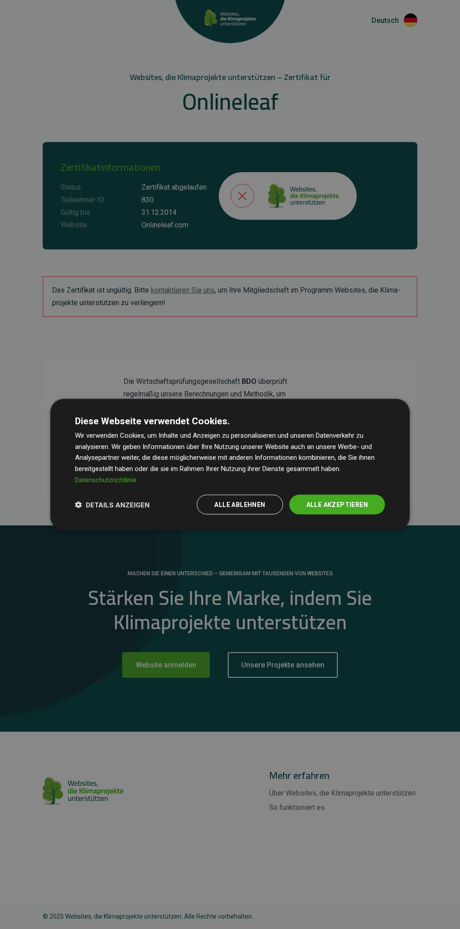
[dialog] (230, 464)
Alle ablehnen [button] (239, 504)
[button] (112, 505)
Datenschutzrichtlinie (106, 480)
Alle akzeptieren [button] (337, 504)
